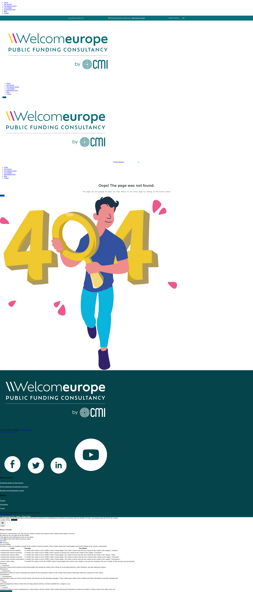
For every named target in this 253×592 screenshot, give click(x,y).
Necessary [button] (3, 540)
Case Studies (8, 8)
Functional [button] (3, 563)
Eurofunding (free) (10, 9)
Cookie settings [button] (5, 520)
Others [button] (2, 580)
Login (4, 97)
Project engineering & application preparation (14, 487)
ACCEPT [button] (14, 520)
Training (2, 500)
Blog (5, 11)
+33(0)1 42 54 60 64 (26, 430)
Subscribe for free (5, 514)
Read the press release (138, 18)
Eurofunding (4, 504)
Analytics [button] (3, 585)
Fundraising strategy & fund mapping (11, 483)
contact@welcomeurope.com (9, 431)
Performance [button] (4, 569)
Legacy (18, 516)
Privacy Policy (26, 516)
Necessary (5, 542)
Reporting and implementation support (12, 490)
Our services (8, 4)
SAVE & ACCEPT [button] (6, 591)
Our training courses (10, 6)
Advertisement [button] (4, 574)
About (6, 2)
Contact (2, 508)
